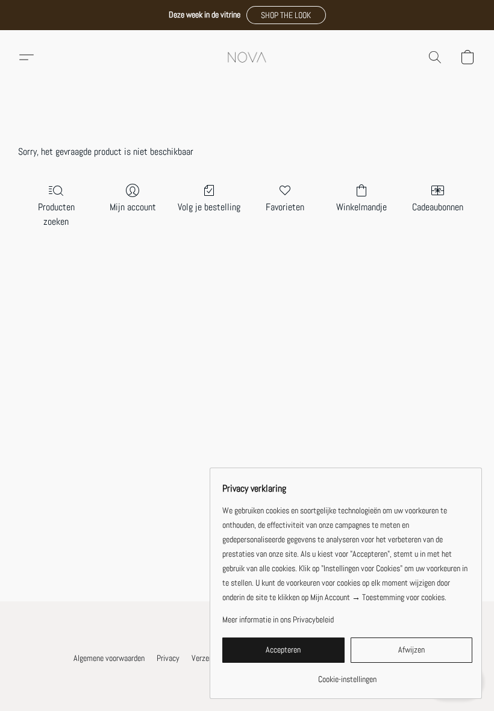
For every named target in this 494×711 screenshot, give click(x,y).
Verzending (208, 658)
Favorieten (285, 207)
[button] (286, 15)
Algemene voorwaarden (109, 658)
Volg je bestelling (209, 207)
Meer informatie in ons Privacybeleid (278, 619)
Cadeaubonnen (437, 207)
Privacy (168, 658)
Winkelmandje (361, 207)
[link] (347, 674)
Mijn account (133, 207)
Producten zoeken (56, 214)
